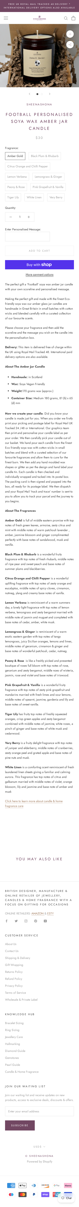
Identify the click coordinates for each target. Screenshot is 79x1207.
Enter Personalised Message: (23, 229)
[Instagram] (25, 920)
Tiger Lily (13, 197)
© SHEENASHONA (39, 1156)
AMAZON (37, 913)
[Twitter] (16, 920)
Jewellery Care (14, 1037)
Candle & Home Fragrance (22, 1072)
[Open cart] (73, 18)
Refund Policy (13, 979)
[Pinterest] (35, 920)
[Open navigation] (6, 18)
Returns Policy (14, 972)
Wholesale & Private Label (21, 1000)
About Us (10, 944)
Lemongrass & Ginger (48, 177)
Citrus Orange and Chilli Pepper (27, 166)
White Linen (34, 197)
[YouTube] (45, 920)
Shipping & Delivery (17, 958)
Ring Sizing (12, 1030)
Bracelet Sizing (14, 1023)
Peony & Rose (16, 187)
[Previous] (29, 94)
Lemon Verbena (17, 177)
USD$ (37, 1147)
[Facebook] (6, 920)
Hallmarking (12, 1044)
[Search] (66, 18)
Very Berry (56, 197)
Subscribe (20, 1125)
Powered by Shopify (39, 1161)
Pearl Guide (12, 1065)
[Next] (49, 94)
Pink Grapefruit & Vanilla (48, 187)
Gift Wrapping (14, 965)
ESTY (50, 913)
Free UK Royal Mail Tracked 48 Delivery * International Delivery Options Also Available (39, 6)
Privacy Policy (14, 986)
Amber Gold (15, 156)
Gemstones (12, 1058)
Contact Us (12, 951)
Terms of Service (15, 993)
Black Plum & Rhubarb (45, 156)
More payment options (40, 274)
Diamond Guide (15, 1051)
